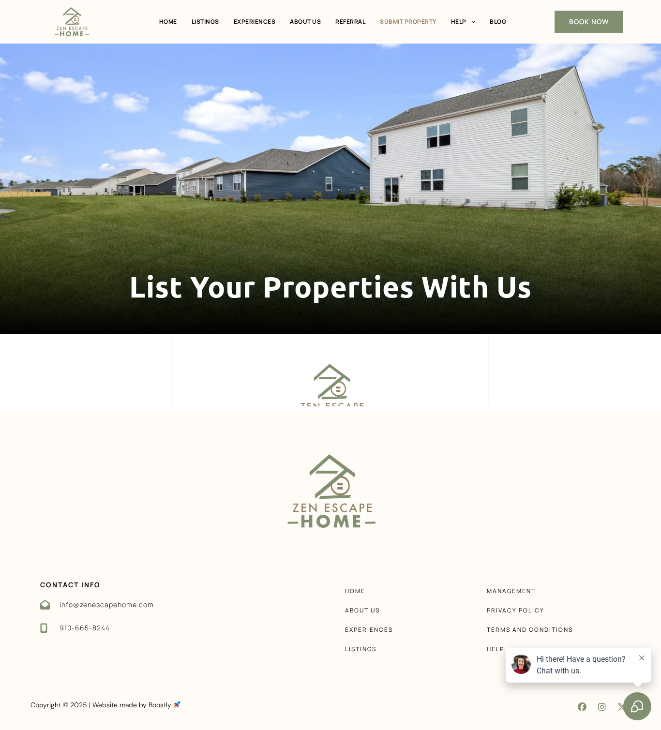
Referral (350, 21)
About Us (305, 21)
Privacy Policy (515, 610)
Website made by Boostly (132, 704)
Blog (498, 21)
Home (168, 21)
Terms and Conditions (530, 630)
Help (458, 21)
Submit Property (408, 21)
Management (511, 591)
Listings (205, 21)
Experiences (255, 21)
